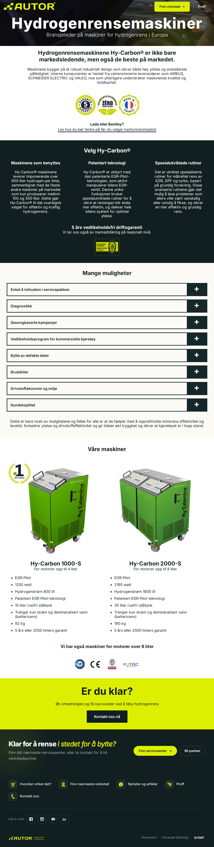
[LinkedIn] (64, 819)
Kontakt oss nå (107, 716)
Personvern (149, 837)
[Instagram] (42, 819)
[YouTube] (53, 819)
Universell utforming (175, 837)
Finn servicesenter (153, 751)
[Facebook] (31, 819)
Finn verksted (169, 7)
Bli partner (192, 751)
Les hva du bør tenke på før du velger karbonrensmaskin (107, 129)
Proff (202, 7)
